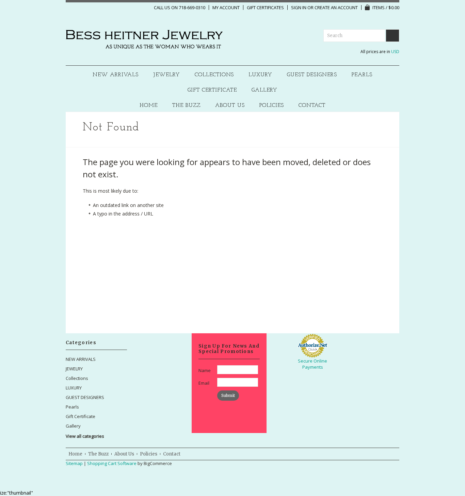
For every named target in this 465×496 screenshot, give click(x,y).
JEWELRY (166, 75)
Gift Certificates (265, 7)
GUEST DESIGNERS (312, 75)
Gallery (264, 90)
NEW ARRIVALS (116, 75)
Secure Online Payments (312, 364)
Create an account (336, 7)
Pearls (362, 75)
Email (203, 383)
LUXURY (260, 75)
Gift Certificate (212, 90)
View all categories (85, 436)
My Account (226, 7)
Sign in (298, 7)
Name (204, 370)
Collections (214, 75)
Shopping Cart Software (112, 463)
